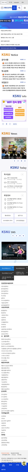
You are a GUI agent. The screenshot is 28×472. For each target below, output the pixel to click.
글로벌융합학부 (5, 305)
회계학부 (3, 327)
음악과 (3, 432)
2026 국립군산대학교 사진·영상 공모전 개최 (11, 34)
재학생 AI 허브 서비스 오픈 (7, 37)
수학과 (3, 418)
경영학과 (3, 320)
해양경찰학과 (4, 377)
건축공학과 (4, 408)
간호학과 (3, 416)
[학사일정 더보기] (22, 174)
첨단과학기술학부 (6, 421)
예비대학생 (3, 465)
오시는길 (14, 454)
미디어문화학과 (5, 300)
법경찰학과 (4, 310)
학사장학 (5, 71)
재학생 (10, 464)
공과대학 (4, 391)
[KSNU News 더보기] (24, 160)
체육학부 (3, 423)
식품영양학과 (4, 375)
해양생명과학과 (5, 368)
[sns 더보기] (23, 235)
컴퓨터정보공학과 (6, 339)
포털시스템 (4, 2)
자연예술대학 (5, 413)
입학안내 (14, 8)
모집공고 (5, 82)
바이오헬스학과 (5, 358)
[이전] (3, 124)
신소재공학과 (4, 399)
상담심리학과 (4, 334)
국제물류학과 (4, 322)
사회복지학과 (4, 315)
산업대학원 (4, 440)
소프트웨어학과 (5, 341)
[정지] (6, 124)
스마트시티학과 (5, 355)
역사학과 (3, 295)
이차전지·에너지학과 (6, 351)
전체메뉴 (24, 7)
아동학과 (3, 317)
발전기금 (3, 469)
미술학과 (3, 430)
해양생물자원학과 (6, 370)
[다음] (10, 124)
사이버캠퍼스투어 (6, 454)
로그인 (10, 2)
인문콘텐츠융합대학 (7, 283)
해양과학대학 (5, 362)
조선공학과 (4, 360)
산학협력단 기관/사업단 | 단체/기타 (20, 273)
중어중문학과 (4, 293)
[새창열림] (14, 111)
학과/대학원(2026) (20, 268)
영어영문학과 (4, 288)
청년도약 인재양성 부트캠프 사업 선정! (10, 44)
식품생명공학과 (5, 384)
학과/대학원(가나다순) (7, 273)
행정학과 (3, 313)
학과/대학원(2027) (6, 268)
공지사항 (5, 59)
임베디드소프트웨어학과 (7, 346)
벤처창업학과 (4, 331)
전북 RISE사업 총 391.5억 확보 (8, 48)
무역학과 (3, 324)
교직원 (17, 464)
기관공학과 (4, 382)
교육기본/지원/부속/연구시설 (6, 278)
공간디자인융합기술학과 (7, 410)
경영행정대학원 (5, 442)
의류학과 (3, 425)
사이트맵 (19, 454)
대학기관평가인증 (5, 41)
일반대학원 (4, 438)
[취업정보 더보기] (22, 195)
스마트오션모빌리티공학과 (8, 353)
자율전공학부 (4, 302)
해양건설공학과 (5, 389)
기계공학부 (4, 406)
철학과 (3, 298)
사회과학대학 (5, 307)
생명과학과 (4, 379)
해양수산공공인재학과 (7, 365)
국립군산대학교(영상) (6, 30)
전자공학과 (4, 394)
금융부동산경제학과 (6, 329)
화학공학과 (4, 401)
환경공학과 (4, 386)
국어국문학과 (4, 286)
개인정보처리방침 (5, 453)
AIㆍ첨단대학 (5, 336)
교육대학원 (4, 445)
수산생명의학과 (5, 372)
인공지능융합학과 (6, 344)
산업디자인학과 (5, 428)
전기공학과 (4, 396)
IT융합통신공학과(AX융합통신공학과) (11, 348)
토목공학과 (4, 403)
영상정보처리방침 (15, 453)
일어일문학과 (4, 291)
